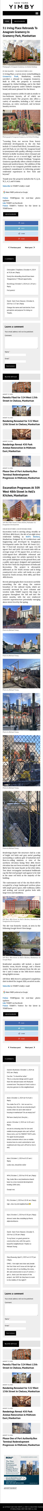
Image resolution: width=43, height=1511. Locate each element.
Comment (8, 335)
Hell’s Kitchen (33, 536)
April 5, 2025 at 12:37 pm (27, 1257)
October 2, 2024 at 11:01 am (23, 1122)
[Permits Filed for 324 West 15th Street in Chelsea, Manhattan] (21, 391)
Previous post (15, 247)
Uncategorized (10, 214)
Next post (29, 247)
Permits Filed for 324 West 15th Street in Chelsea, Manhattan (20, 399)
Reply (18, 272)
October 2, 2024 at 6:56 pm (21, 1215)
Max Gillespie (9, 71)
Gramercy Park (10, 76)
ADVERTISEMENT (10, 1488)
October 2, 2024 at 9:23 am (21, 1158)
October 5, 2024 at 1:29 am (25, 284)
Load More (21, 1496)
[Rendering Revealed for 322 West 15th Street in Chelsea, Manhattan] (21, 415)
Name (7, 352)
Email (7, 358)
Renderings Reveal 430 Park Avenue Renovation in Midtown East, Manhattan (19, 448)
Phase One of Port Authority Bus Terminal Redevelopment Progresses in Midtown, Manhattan (21, 474)
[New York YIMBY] (21, 5)
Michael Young (26, 529)
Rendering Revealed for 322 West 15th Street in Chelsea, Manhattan (21, 422)
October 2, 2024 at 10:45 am (20, 1200)
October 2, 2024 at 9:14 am (22, 1098)
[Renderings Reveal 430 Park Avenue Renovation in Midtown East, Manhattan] (21, 438)
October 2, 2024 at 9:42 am (21, 1175)
